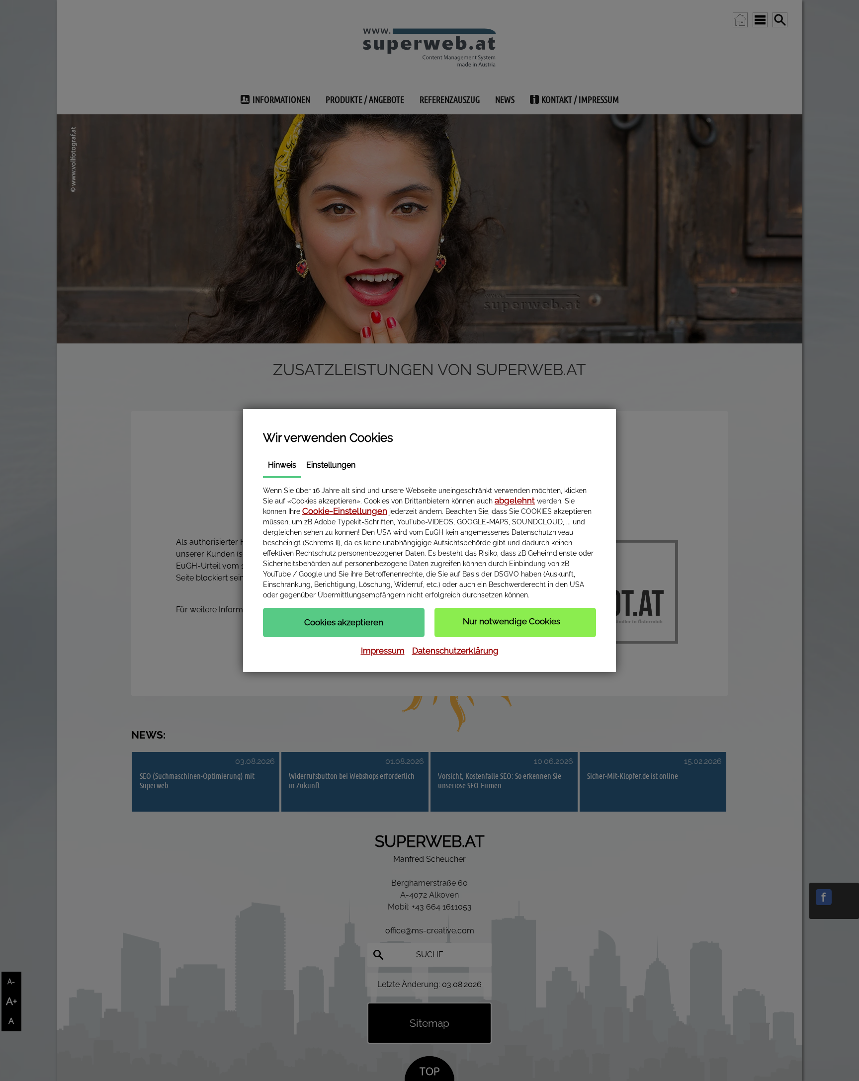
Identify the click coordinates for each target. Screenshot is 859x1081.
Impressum (383, 651)
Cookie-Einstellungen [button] (344, 511)
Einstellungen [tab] (330, 465)
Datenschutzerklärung (455, 651)
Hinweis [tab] (282, 465)
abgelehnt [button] (515, 500)
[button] (344, 622)
